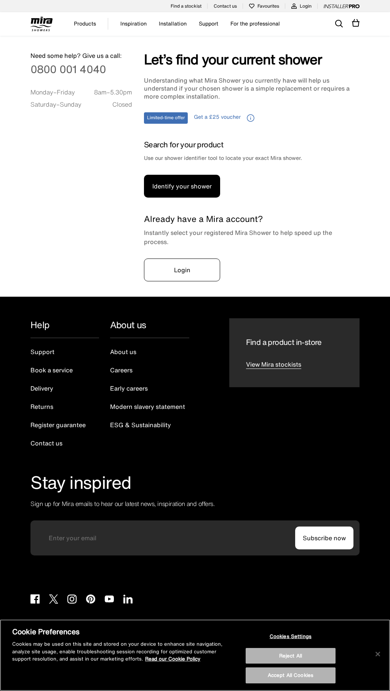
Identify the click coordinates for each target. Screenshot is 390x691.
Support (42, 351)
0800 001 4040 (68, 70)
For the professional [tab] (255, 23)
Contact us (225, 6)
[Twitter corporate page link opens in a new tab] (53, 600)
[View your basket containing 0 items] (356, 23)
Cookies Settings (291, 636)
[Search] (339, 24)
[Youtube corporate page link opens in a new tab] (109, 600)
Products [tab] (85, 23)
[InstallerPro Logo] (342, 6)
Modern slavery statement (147, 406)
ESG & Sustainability (140, 424)
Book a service (51, 370)
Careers (121, 370)
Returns (41, 406)
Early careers (129, 388)
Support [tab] (208, 23)
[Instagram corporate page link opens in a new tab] (72, 600)
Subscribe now (324, 538)
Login (306, 6)
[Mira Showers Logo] (41, 25)
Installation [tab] (173, 23)
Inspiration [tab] (133, 23)
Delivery (41, 388)
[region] (195, 655)
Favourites (268, 6)
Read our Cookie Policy (172, 658)
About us (123, 351)
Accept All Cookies (290, 675)
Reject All (290, 655)
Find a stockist (186, 6)
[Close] (377, 654)
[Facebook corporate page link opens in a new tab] (35, 600)
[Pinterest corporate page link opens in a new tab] (90, 600)
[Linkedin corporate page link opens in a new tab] (128, 600)
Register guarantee (58, 424)
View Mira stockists (273, 364)
